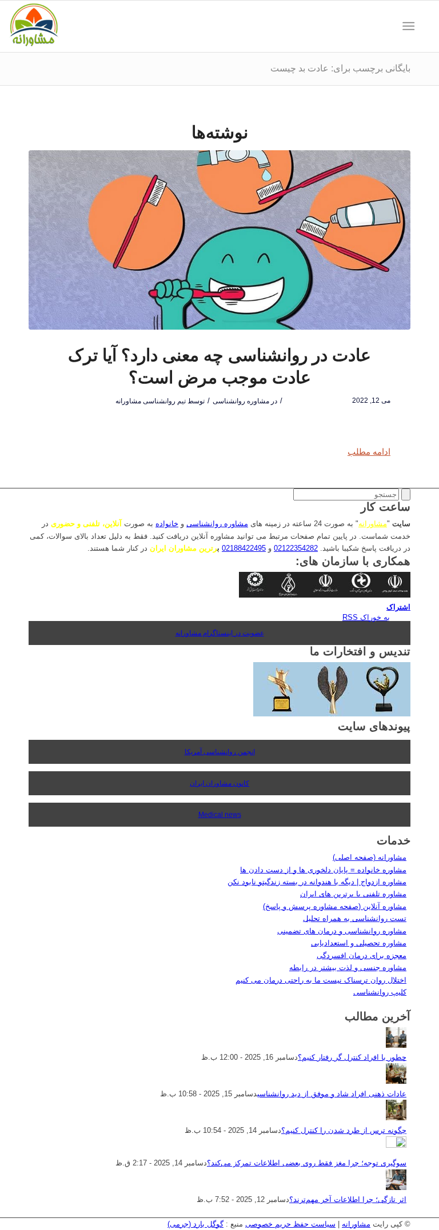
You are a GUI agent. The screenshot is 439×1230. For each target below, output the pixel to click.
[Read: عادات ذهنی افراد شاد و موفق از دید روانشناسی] (396, 1081)
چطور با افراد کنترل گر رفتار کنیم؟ (352, 1057)
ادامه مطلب (369, 451)
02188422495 (244, 548)
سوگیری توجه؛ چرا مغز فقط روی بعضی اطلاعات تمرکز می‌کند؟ (306, 1163)
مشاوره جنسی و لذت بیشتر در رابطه (347, 967)
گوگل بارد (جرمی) (195, 1224)
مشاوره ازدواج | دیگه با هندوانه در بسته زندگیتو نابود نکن (317, 882)
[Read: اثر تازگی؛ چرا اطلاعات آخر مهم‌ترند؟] (396, 1187)
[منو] (410, 26)
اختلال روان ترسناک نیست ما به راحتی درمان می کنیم (321, 980)
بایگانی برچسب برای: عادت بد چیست (340, 68)
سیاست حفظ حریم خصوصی (290, 1224)
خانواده (166, 523)
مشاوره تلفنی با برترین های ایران (353, 894)
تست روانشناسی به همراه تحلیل (354, 918)
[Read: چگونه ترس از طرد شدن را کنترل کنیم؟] (396, 1117)
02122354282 (296, 548)
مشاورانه (372, 523)
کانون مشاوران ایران (219, 783)
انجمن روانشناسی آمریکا (220, 752)
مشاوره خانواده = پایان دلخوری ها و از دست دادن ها (323, 870)
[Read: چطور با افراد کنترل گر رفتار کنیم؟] (396, 1045)
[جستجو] (424, 26)
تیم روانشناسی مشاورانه (150, 401)
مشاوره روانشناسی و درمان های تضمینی (341, 931)
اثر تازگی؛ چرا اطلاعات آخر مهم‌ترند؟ (347, 1199)
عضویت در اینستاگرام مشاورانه (219, 633)
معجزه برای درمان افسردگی (361, 955)
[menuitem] (424, 26)
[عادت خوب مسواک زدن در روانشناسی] (219, 240)
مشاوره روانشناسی (241, 401)
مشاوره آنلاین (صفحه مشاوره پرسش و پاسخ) (334, 906)
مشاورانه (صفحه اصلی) (369, 857)
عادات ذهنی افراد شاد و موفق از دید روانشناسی (331, 1093)
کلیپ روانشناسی (379, 992)
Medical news (219, 815)
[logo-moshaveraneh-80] (34, 26)
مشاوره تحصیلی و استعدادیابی (358, 943)
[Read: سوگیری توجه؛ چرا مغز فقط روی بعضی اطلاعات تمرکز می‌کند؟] (396, 1145)
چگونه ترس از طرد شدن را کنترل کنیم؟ (343, 1130)
